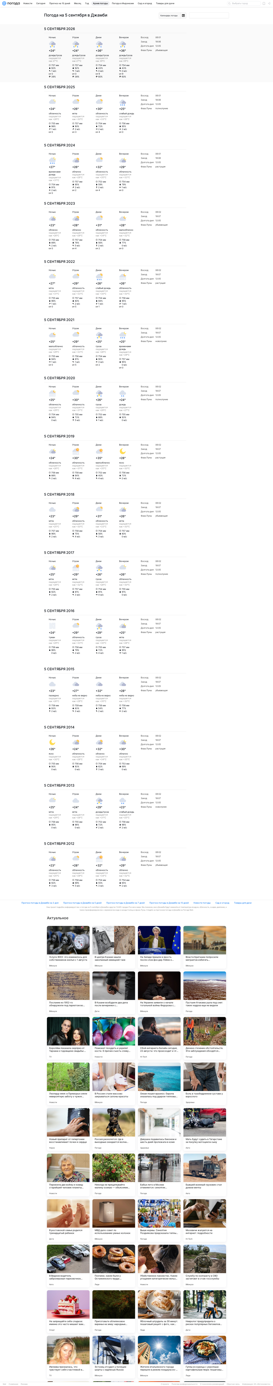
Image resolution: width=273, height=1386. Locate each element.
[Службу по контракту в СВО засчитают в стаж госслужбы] (204, 1266)
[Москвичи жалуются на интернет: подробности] (204, 1220)
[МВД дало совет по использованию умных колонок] (113, 1220)
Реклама (24, 1384)
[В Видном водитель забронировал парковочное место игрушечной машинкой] (68, 1266)
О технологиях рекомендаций (212, 1384)
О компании (13, 1384)
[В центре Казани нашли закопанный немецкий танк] (113, 947)
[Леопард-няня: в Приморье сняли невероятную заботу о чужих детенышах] (68, 1084)
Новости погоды (202, 902)
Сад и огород (222, 902)
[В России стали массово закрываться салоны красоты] (113, 1084)
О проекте (165, 1384)
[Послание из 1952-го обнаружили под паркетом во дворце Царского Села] (68, 992)
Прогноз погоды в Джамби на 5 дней (82, 902)
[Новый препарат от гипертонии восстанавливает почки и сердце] (68, 1129)
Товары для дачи (243, 902)
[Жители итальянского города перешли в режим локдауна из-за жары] (159, 1357)
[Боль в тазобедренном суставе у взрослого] (204, 1084)
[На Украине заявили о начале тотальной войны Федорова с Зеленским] (159, 992)
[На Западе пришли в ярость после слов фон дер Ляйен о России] (159, 947)
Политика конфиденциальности (184, 1384)
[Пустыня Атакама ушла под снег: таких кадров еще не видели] (204, 992)
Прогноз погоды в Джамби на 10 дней (169, 902)
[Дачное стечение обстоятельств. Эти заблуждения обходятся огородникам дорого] (204, 1038)
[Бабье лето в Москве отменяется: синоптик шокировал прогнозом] (159, 1175)
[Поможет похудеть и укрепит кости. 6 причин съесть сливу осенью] (113, 1038)
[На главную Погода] (13, 3)
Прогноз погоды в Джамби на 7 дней (125, 902)
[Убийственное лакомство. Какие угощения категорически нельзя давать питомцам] (159, 1266)
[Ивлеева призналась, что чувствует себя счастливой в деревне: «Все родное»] (68, 1357)
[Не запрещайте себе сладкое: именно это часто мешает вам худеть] (68, 1311)
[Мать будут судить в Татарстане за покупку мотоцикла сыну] (204, 1129)
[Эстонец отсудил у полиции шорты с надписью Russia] (113, 1357)
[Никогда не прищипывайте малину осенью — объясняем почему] (113, 1175)
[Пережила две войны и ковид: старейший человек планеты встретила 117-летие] (68, 1175)
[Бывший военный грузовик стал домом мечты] (204, 1175)
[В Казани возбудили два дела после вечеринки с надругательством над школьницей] (113, 992)
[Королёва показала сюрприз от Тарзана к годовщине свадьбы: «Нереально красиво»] (68, 1038)
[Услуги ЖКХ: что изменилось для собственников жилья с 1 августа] (68, 947)
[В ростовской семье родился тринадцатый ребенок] (68, 1220)
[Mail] (4, 3)
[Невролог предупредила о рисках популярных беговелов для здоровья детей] (204, 1311)
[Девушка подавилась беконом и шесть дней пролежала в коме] (159, 1129)
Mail (4, 1384)
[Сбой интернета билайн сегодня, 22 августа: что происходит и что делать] (159, 1038)
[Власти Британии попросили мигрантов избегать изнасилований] (204, 947)
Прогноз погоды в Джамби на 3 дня (39, 902)
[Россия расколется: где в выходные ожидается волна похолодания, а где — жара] (113, 1129)
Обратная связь (233, 1384)
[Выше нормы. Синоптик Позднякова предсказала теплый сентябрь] (159, 1220)
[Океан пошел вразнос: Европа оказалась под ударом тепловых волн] (159, 1084)
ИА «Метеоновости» (262, 1384)
